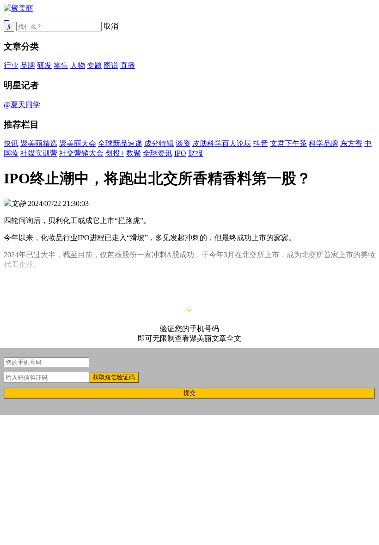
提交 (189, 392)
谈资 (183, 143)
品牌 (27, 65)
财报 (195, 153)
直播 (127, 65)
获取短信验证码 (114, 377)
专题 (94, 65)
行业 (11, 65)
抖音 (260, 143)
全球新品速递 (120, 143)
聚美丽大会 (77, 143)
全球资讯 (157, 153)
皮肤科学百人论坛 (221, 143)
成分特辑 (159, 143)
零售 (61, 65)
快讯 (11, 143)
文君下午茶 (288, 143)
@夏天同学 (22, 105)
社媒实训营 (38, 153)
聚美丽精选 (38, 143)
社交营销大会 (81, 153)
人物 (77, 65)
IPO (180, 153)
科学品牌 (323, 143)
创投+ (114, 153)
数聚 (133, 153)
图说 (111, 65)
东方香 (351, 143)
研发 (44, 65)
